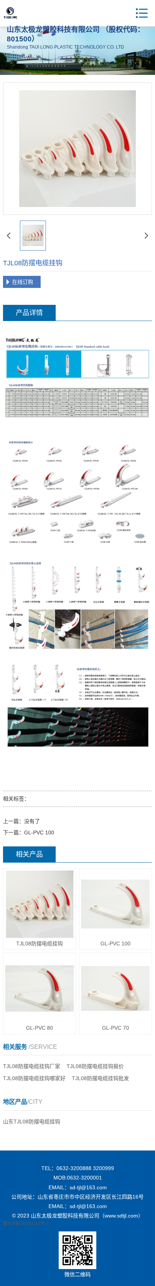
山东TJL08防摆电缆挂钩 (31, 1122)
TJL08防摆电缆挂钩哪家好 (34, 1078)
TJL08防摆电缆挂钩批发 (100, 1078)
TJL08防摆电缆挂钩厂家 (31, 1066)
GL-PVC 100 (39, 832)
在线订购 (22, 282)
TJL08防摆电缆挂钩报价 (95, 1066)
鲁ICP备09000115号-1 (26, 1223)
